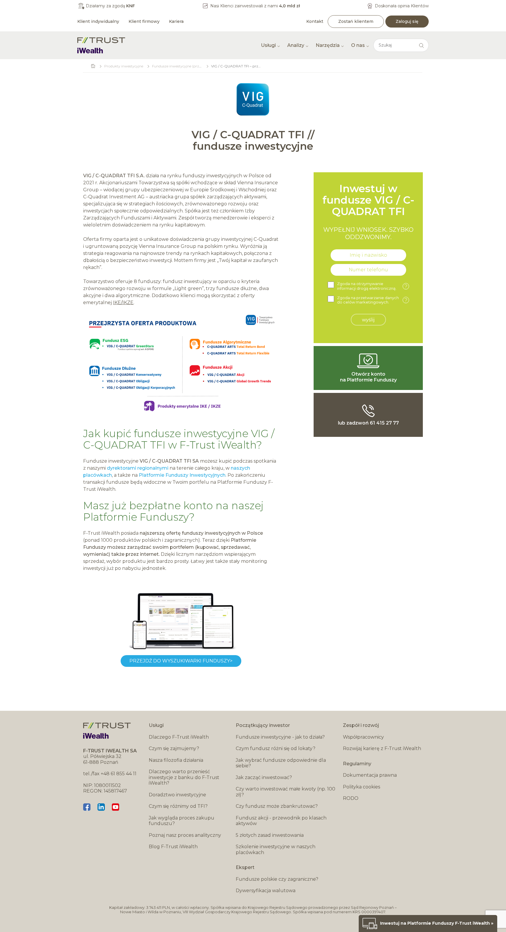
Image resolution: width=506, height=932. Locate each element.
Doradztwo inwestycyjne (177, 795)
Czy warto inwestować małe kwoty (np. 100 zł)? (285, 792)
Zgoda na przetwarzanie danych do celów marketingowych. (372, 300)
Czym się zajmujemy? (174, 748)
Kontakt (314, 21)
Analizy (295, 45)
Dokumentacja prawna (370, 775)
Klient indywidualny (98, 21)
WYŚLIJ (368, 320)
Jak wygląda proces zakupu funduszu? (181, 821)
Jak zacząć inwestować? (264, 777)
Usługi (268, 45)
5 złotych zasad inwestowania (270, 835)
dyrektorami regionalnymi (137, 468)
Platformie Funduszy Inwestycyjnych (182, 475)
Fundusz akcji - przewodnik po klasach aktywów (281, 821)
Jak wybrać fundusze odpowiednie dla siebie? (281, 763)
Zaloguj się (407, 21)
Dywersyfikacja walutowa (265, 890)
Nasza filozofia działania (176, 760)
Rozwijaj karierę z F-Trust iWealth (382, 748)
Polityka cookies (361, 787)
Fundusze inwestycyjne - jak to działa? (280, 737)
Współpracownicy (363, 737)
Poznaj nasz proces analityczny (185, 835)
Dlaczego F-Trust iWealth (179, 737)
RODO (350, 798)
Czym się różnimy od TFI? (178, 806)
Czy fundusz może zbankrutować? (277, 806)
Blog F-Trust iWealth (173, 846)
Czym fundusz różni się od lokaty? (275, 748)
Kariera (176, 21)
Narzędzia (328, 45)
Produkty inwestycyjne (123, 66)
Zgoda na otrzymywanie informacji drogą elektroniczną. (372, 286)
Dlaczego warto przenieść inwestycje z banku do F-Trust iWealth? (184, 777)
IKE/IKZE (123, 302)
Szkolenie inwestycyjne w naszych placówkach (275, 849)
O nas (358, 45)
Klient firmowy (144, 21)
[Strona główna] (101, 45)
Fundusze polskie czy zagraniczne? (277, 879)
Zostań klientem (355, 21)
